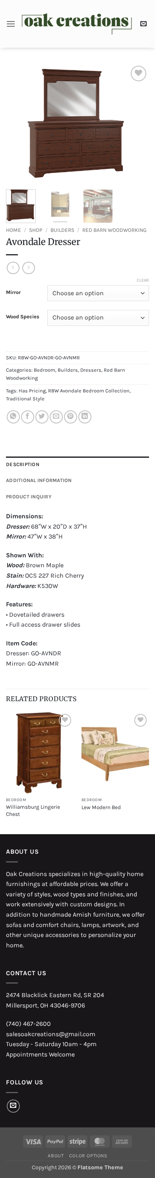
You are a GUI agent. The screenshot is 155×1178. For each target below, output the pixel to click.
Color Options (88, 1155)
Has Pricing (32, 391)
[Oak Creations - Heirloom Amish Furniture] (76, 24)
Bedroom (44, 370)
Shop (36, 230)
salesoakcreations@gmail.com (50, 1034)
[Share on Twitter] (41, 416)
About (56, 1155)
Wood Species (22, 316)
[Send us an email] (13, 1106)
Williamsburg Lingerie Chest (33, 810)
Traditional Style (25, 399)
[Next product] (13, 268)
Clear (143, 280)
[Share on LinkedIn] (84, 416)
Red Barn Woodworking (114, 230)
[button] (10, 23)
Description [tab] (22, 464)
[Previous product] (28, 268)
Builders (62, 230)
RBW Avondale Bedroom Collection (89, 391)
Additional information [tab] (39, 480)
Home (13, 230)
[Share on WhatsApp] (13, 416)
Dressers (90, 370)
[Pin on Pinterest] (70, 416)
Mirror (13, 292)
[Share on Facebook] (27, 416)
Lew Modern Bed (101, 807)
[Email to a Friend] (56, 416)
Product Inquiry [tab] (29, 497)
